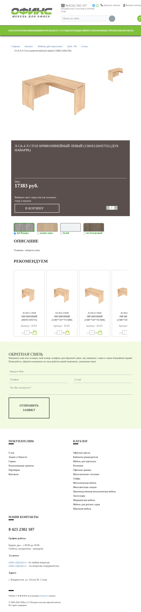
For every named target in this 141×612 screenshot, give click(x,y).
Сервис (12, 461)
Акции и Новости (18, 457)
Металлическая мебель (84, 483)
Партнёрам (14, 470)
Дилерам (72, 30)
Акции (37, 30)
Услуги (61, 30)
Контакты (126, 30)
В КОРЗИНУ (34, 208)
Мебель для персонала (84, 461)
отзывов (43, 596)
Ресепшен (78, 465)
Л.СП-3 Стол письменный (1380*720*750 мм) (94, 316)
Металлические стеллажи (86, 474)
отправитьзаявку (29, 408)
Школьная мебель (82, 508)
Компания (26, 30)
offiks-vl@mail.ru (17, 562)
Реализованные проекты (103, 30)
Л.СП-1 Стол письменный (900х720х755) (29, 316)
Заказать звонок (112, 5)
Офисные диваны (82, 470)
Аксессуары (79, 496)
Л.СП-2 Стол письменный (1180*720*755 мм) (62, 316)
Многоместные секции (85, 487)
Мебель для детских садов (86, 504)
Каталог (14, 30)
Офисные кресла (81, 453)
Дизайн (82, 30)
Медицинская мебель (84, 500)
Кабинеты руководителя (85, 457)
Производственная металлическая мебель (94, 491)
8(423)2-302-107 (76, 5)
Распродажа (49, 30)
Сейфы (76, 478)
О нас (11, 453)
